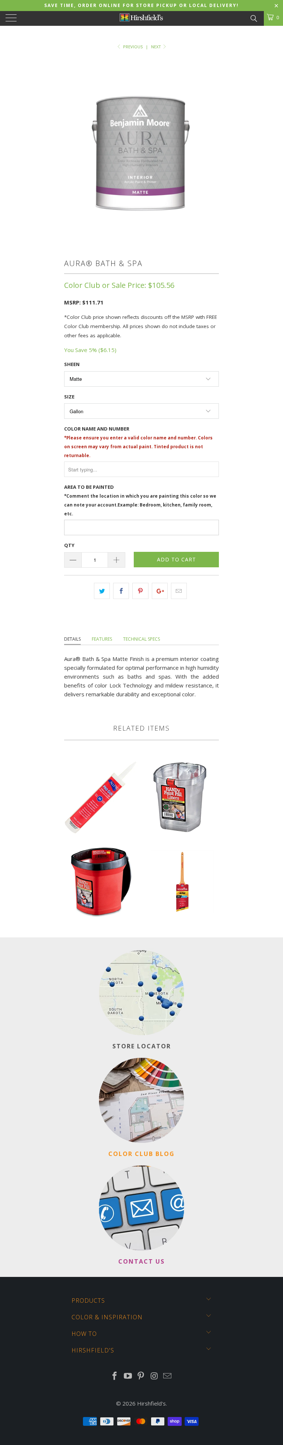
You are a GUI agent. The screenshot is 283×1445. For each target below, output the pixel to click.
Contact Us (141, 1261)
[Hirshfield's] (141, 18)
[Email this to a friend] (179, 591)
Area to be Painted (140, 500)
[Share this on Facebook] (121, 591)
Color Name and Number (138, 441)
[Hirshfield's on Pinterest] (141, 1376)
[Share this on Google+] (160, 591)
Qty (69, 545)
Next (156, 46)
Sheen (72, 364)
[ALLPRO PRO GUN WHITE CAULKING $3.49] (101, 842)
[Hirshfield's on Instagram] (154, 1376)
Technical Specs (141, 639)
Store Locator (141, 1046)
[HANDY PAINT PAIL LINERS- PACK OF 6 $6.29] (182, 842)
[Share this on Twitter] (102, 591)
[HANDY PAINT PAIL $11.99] (101, 927)
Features (102, 639)
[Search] (253, 17)
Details (72, 639)
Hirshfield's (151, 1403)
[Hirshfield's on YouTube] (127, 1376)
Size (69, 396)
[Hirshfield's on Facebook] (114, 1376)
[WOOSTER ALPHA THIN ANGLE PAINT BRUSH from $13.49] (182, 927)
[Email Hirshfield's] (167, 1376)
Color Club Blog (141, 1154)
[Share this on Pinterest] (140, 591)
